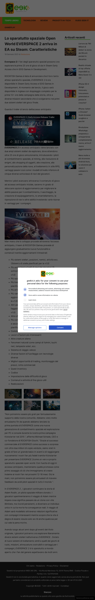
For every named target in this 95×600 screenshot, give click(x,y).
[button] (47, 300)
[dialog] (47, 300)
